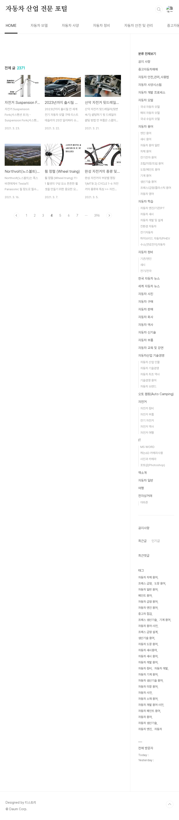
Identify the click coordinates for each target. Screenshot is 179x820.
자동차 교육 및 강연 (150, 348)
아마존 (144, 502)
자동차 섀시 (147, 214)
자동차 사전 (145, 692)
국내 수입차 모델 (150, 119)
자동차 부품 (145, 340)
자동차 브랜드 (148, 386)
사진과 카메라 (148, 459)
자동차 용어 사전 (148, 626)
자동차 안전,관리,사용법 (153, 77)
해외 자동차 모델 (150, 113)
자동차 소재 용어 (148, 698)
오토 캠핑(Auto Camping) (156, 394)
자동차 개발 (161, 668)
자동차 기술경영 (149, 368)
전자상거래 (145, 496)
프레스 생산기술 (147, 620)
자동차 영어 (147, 194)
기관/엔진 (145, 258)
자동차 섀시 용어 (148, 656)
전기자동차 (146, 232)
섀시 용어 (145, 139)
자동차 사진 (145, 294)
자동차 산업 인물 (150, 362)
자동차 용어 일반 (150, 145)
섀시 (142, 265)
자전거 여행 (147, 432)
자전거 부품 (147, 414)
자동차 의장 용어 (148, 686)
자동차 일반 (145, 480)
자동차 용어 (145, 126)
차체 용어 (145, 151)
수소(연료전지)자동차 (152, 244)
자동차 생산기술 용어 (150, 680)
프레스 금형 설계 (148, 632)
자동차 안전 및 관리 (138, 25)
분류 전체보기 (147, 54)
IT (139, 440)
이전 (16, 215)
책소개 (142, 473)
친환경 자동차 (148, 226)
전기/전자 (145, 271)
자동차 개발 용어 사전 (150, 705)
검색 (158, 9)
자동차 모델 (39, 25)
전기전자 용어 (148, 157)
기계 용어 (145, 175)
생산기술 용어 (148, 181)
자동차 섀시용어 (147, 650)
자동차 (158, 729)
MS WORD (147, 447)
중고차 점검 (145, 614)
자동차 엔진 (145, 729)
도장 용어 (159, 583)
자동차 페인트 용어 (149, 711)
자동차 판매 (145, 309)
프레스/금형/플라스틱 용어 (155, 188)
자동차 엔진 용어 (148, 607)
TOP (169, 804)
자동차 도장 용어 (148, 644)
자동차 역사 (145, 325)
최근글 (142, 541)
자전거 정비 (147, 408)
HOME (11, 25)
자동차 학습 (145, 201)
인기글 (155, 541)
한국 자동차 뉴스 (149, 278)
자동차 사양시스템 (150, 85)
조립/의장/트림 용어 (151, 163)
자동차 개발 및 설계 (151, 220)
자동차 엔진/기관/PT (152, 208)
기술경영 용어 (148, 380)
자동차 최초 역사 (150, 374)
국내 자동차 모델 (150, 107)
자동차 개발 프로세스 (151, 92)
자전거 (142, 402)
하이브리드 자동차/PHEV (155, 238)
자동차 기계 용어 (148, 674)
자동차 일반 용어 (148, 589)
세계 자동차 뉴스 (149, 286)
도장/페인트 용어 (150, 169)
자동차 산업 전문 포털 (36, 9)
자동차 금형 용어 (148, 601)
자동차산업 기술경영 (151, 355)
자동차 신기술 (147, 332)
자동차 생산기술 (147, 723)
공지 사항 (144, 61)
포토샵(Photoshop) (152, 465)
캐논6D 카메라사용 (151, 453)
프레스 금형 (145, 583)
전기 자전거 (147, 420)
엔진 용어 (145, 133)
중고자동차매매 (148, 69)
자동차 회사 (145, 317)
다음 (109, 215)
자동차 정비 (101, 25)
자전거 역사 (147, 426)
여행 (141, 488)
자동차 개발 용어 (148, 662)
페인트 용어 (145, 595)
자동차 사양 (70, 25)
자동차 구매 (145, 301)
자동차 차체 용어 (148, 577)
